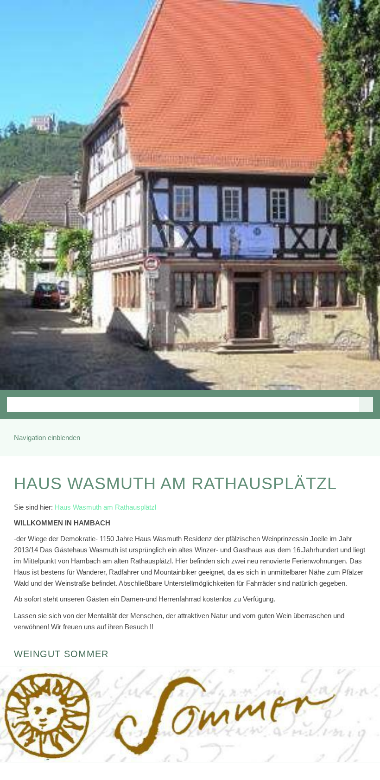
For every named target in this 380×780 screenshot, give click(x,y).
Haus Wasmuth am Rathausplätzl (105, 507)
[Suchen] (366, 404)
